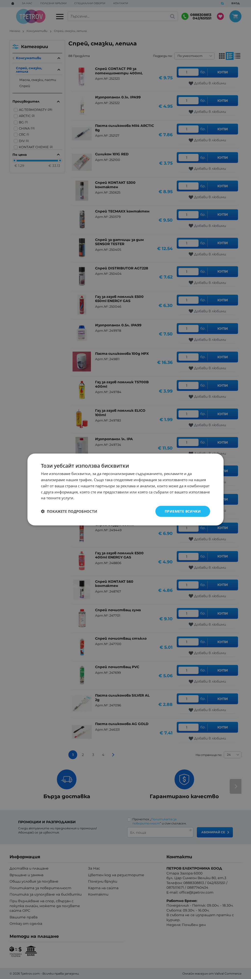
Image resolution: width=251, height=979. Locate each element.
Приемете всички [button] (183, 511)
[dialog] (125, 490)
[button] (69, 511)
